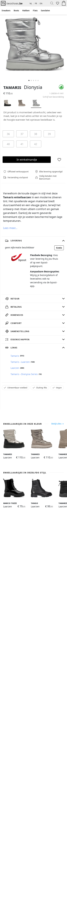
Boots (16, 10)
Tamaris (12, 87)
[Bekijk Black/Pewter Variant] (7, 103)
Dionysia (33, 87)
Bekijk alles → (57, 424)
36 (8, 134)
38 (35, 134)
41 (21, 144)
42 (35, 144)
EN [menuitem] (41, 3)
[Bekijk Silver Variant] (36, 103)
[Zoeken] (50, 3)
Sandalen (45, 10)
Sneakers (6, 10)
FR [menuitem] (36, 3)
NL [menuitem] (31, 3)
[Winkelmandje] (63, 3)
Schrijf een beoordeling (53, 96)
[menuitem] (6, 11)
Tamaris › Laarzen (20, 361)
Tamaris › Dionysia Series (24, 374)
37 (21, 134)
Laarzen (15, 367)
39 (49, 134)
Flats (35, 10)
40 (8, 144)
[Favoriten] (57, 3)
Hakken (26, 10)
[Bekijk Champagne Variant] (22, 103)
